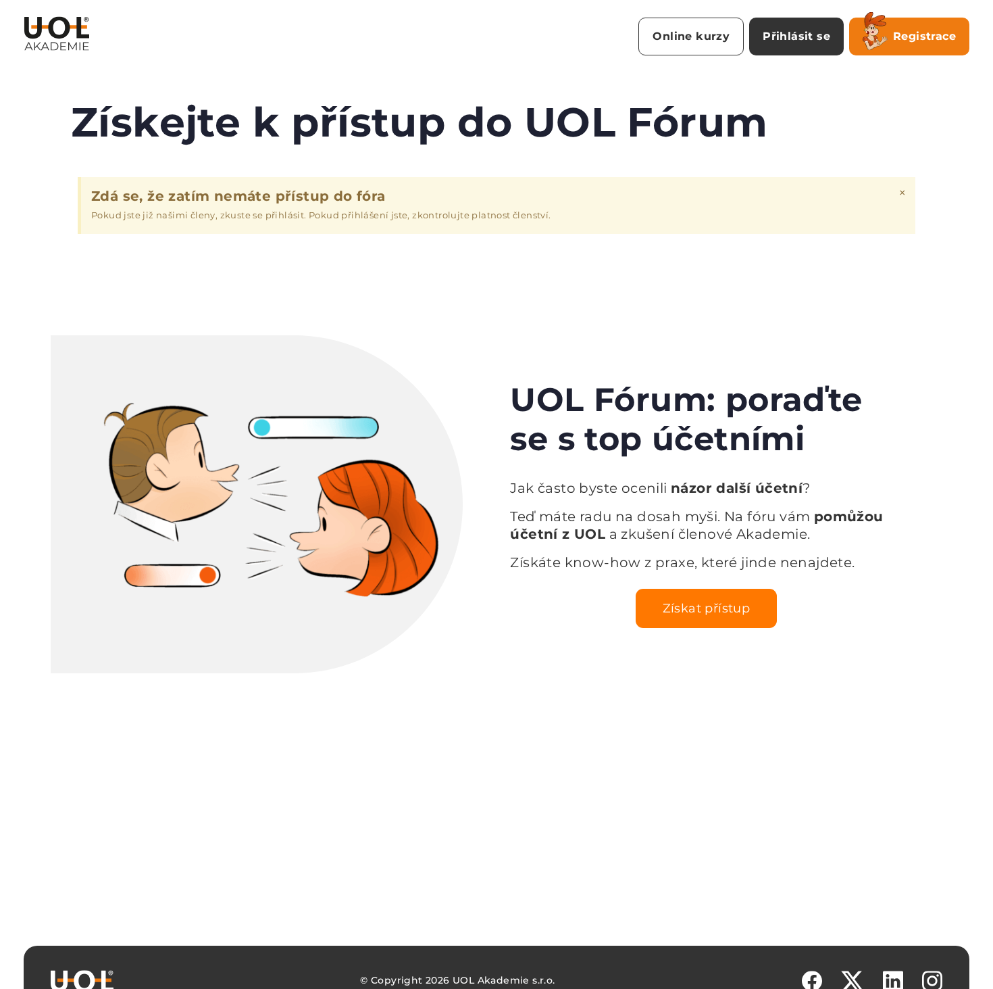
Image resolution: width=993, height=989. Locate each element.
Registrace (924, 36)
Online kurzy (691, 36)
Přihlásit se (796, 36)
